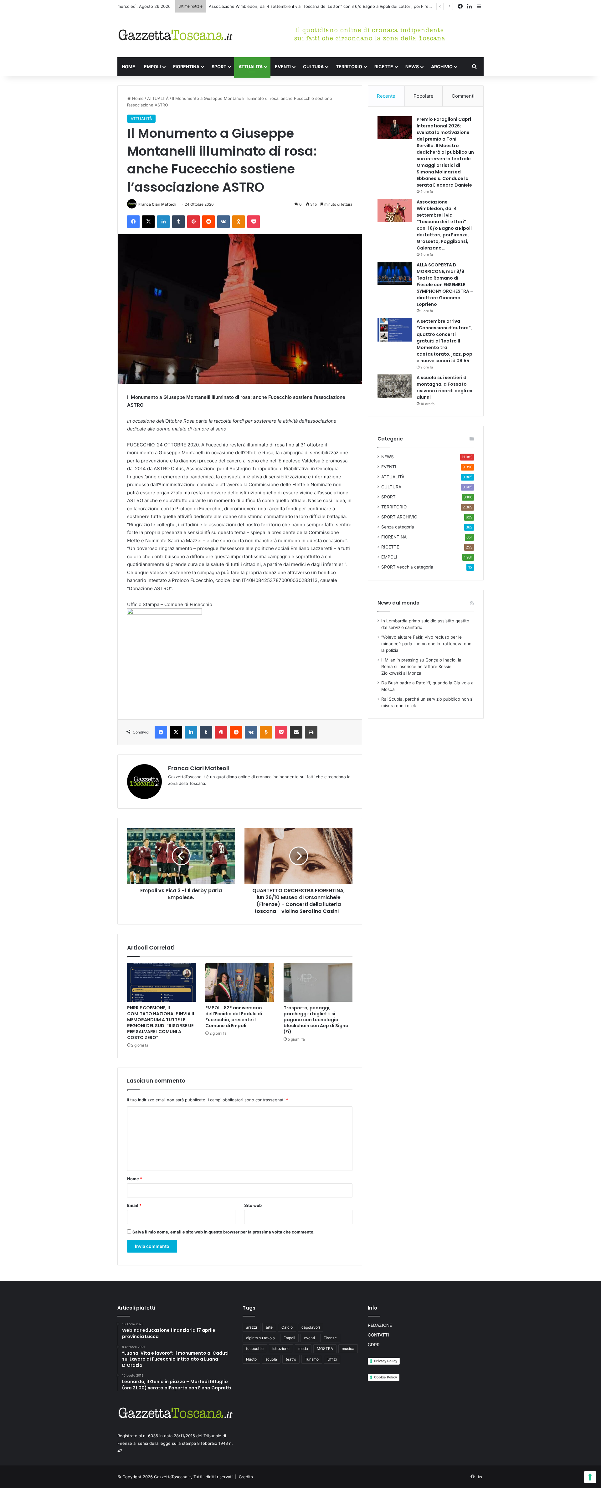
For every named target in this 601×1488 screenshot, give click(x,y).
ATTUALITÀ (251, 66)
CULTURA (313, 66)
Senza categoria (397, 526)
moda (303, 1348)
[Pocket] (253, 221)
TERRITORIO (349, 66)
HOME (128, 66)
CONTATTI (378, 1334)
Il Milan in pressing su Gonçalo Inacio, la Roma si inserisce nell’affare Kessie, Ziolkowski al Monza (421, 666)
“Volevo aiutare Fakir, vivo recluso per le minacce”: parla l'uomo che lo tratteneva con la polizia (426, 644)
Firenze (330, 1338)
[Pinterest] (193, 221)
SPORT (219, 66)
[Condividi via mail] (296, 732)
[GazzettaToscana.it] (175, 35)
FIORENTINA (186, 66)
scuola (271, 1359)
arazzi (251, 1327)
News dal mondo (398, 603)
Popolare (424, 96)
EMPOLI (152, 66)
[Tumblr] (178, 221)
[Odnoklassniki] (238, 221)
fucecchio (255, 1348)
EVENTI (283, 66)
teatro (291, 1359)
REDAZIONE (380, 1325)
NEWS (412, 66)
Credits (246, 1476)
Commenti (463, 96)
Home (137, 98)
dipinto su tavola (260, 1338)
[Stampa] (311, 732)
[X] (148, 221)
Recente (386, 96)
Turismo (312, 1359)
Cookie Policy (385, 1377)
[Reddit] (208, 221)
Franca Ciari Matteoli (157, 204)
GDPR (374, 1344)
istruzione (281, 1348)
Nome (134, 1178)
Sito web (253, 1205)
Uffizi (332, 1359)
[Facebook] (133, 221)
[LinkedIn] (163, 221)
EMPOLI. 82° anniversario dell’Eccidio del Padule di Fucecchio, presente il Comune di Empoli (233, 1017)
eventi (309, 1338)
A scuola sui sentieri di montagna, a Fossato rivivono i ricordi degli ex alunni (444, 387)
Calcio (287, 1327)
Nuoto (251, 1359)
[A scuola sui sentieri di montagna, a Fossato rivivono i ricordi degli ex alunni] (395, 386)
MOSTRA (325, 1348)
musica (348, 1348)
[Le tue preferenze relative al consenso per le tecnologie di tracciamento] (590, 1477)
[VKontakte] (223, 221)
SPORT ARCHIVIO (399, 516)
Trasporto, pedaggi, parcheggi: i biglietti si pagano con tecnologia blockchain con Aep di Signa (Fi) (316, 1020)
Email (134, 1205)
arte (269, 1327)
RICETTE (383, 66)
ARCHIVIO (442, 66)
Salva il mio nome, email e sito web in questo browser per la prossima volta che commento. (223, 1231)
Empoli (289, 1338)
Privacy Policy (385, 1361)
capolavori (310, 1327)
